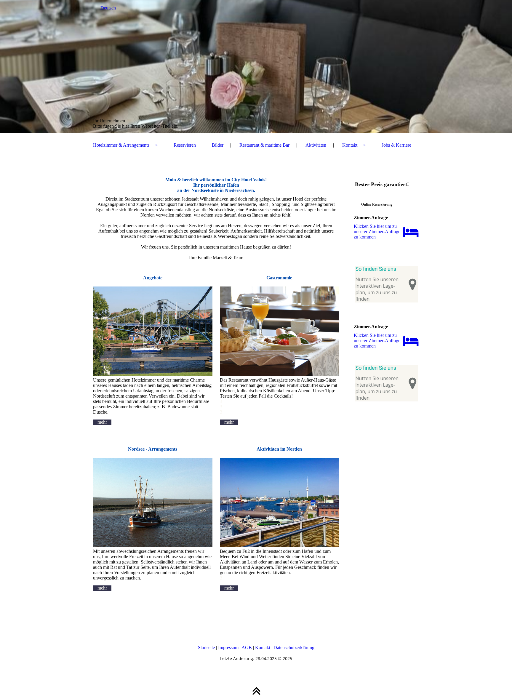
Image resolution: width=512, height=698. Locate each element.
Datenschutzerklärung (293, 647)
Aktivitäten (315, 145)
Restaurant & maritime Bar (264, 145)
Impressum (228, 647)
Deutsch (108, 7)
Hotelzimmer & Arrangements (121, 145)
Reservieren (185, 145)
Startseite (206, 647)
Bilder (217, 145)
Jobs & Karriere (396, 145)
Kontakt (349, 145)
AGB (246, 647)
